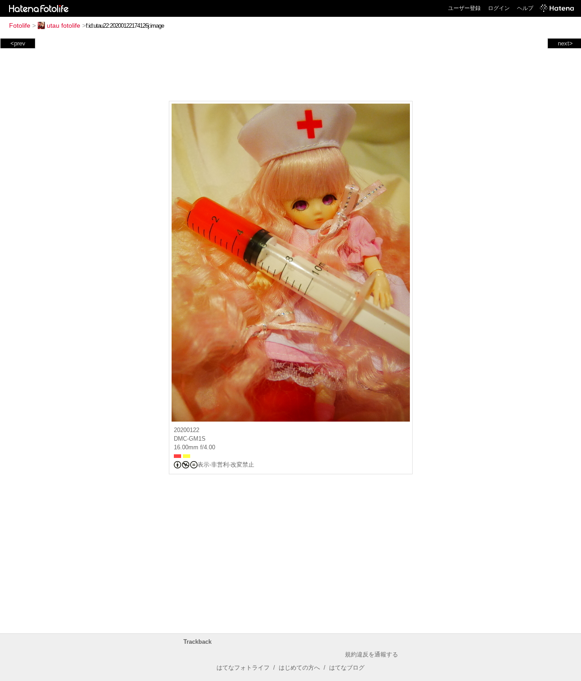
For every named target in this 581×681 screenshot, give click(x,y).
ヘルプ (525, 8)
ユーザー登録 (464, 8)
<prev (17, 43)
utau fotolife (63, 25)
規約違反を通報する (371, 654)
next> (565, 43)
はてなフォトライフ (243, 667)
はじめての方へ (299, 667)
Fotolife (19, 25)
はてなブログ (346, 667)
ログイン (499, 8)
